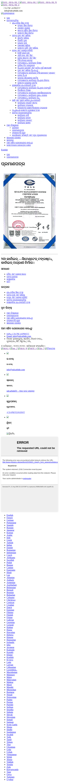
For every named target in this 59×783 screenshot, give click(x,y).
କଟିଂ (8, 281)
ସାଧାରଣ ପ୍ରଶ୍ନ (14, 137)
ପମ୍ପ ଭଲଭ (12, 276)
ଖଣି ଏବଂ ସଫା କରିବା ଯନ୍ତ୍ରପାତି (26, 100)
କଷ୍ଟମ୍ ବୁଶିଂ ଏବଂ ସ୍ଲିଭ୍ (28, 48)
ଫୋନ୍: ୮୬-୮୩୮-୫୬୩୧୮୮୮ (18, 334)
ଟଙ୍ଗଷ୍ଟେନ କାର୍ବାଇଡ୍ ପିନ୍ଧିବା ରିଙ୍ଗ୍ (33, 80)
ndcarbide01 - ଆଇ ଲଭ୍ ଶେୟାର (20, 391)
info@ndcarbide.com (16, 369)
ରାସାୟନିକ (11, 279)
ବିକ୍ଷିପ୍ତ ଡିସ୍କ (24, 90)
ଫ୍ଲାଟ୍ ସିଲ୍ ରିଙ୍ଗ (25, 25)
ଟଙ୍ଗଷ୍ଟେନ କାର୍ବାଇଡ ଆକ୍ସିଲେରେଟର (34, 93)
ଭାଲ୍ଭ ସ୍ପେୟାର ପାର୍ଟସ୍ (28, 78)
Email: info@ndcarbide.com (19, 336)
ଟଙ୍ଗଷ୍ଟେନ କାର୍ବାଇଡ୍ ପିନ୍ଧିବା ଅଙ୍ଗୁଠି (34, 88)
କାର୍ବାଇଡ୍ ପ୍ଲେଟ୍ (25, 120)
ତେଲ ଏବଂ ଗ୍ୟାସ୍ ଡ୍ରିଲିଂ (22, 50)
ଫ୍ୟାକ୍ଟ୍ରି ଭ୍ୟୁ (18, 132)
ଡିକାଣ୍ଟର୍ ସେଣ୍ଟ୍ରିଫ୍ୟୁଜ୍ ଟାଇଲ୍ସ (32, 108)
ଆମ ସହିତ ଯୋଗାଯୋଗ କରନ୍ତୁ (20, 142)
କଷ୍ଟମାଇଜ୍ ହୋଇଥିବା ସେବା (19, 145)
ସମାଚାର (10, 140)
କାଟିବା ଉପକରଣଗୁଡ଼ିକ (22, 113)
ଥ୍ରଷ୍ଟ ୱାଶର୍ (24, 28)
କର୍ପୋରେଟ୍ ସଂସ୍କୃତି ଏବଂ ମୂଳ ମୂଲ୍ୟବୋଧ (29, 135)
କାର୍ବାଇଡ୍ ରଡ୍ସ (24, 117)
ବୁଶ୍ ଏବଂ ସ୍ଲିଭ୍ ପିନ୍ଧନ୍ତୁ (28, 70)
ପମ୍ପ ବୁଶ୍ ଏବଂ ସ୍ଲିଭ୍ (21, 35)
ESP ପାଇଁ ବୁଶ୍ (24, 53)
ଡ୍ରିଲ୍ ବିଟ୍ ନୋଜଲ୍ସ (26, 65)
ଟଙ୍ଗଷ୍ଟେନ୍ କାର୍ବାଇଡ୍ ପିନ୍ (29, 98)
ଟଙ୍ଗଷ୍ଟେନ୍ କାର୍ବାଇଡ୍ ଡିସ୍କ (29, 63)
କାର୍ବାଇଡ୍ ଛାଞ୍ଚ (24, 122)
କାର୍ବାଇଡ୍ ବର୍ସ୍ (23, 115)
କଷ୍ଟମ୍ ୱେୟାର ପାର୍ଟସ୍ (27, 83)
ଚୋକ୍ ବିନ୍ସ (22, 75)
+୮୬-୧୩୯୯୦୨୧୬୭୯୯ (16, 412)
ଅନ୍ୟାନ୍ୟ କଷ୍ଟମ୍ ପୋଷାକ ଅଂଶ (26, 110)
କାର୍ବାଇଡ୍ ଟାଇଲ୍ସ (25, 105)
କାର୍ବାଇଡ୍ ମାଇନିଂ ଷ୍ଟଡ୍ (27, 103)
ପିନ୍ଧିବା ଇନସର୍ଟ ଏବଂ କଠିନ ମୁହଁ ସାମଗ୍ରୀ (34, 68)
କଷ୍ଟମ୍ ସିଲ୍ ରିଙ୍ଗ (25, 33)
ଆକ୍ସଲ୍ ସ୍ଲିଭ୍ (24, 45)
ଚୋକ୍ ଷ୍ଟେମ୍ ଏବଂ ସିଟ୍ (27, 58)
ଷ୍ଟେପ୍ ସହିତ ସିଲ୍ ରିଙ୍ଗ (28, 30)
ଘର (8, 18)
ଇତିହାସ (15, 127)
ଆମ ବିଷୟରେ (13, 125)
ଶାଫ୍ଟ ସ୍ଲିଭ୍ (23, 38)
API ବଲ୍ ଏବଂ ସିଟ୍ (25, 55)
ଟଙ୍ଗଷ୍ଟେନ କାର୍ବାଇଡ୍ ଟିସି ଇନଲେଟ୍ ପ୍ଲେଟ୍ (36, 73)
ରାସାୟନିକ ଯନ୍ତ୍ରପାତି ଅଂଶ (24, 85)
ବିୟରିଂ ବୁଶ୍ (22, 40)
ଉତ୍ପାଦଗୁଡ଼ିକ (13, 20)
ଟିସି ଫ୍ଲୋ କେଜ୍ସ (25, 60)
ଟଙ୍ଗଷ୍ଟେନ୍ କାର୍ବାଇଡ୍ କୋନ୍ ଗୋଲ (32, 95)
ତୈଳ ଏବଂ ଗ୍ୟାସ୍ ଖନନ (16, 274)
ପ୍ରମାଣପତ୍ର (18, 130)
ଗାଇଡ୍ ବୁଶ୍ (22, 43)
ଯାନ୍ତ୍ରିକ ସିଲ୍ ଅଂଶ (20, 23)
